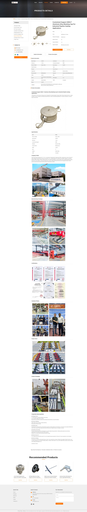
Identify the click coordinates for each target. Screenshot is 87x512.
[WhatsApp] (15, 54)
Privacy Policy (20, 510)
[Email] (17, 54)
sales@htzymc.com (36, 501)
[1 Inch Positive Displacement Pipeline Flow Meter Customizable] (20, 468)
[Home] (15, 2)
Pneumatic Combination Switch (47, 449)
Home (35, 2)
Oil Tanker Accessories (57, 449)
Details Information (38, 54)
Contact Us (57, 2)
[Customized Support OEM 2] (41, 31)
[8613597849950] (33, 504)
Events (51, 2)
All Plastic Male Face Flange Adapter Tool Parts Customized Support (34, 477)
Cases (14, 499)
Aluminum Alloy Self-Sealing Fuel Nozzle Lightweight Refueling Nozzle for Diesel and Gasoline (66, 477)
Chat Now (64, 2)
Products (46, 2)
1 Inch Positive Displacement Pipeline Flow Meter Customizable (20, 477)
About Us (40, 2)
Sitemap (24, 510)
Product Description (52, 54)
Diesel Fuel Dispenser (37, 449)
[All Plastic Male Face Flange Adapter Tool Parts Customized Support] (35, 468)
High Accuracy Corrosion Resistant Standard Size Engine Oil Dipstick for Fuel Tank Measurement (50, 477)
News (14, 497)
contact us (59, 503)
